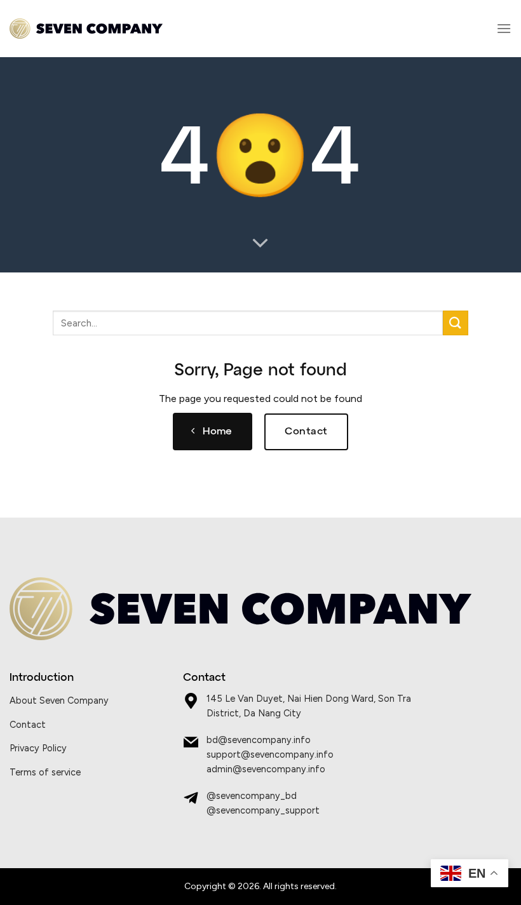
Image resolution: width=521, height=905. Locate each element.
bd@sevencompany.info (258, 740)
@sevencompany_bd (251, 795)
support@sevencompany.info (270, 754)
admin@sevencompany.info (265, 769)
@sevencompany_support (263, 810)
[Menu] (503, 28)
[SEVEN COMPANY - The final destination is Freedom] (86, 28)
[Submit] (455, 323)
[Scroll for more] (260, 243)
